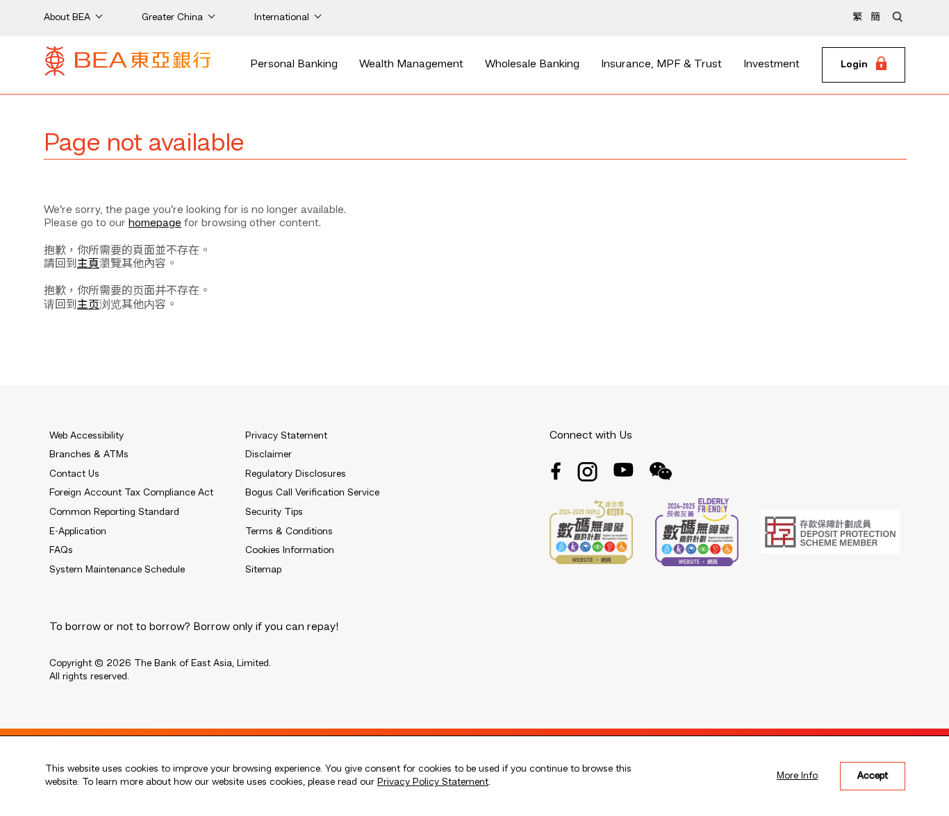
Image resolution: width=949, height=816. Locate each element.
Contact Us (74, 474)
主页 (88, 305)
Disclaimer (268, 454)
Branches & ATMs (89, 454)
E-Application (77, 531)
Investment (771, 64)
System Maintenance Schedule (117, 570)
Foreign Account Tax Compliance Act (131, 493)
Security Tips (274, 512)
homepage (155, 223)
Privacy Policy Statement (432, 782)
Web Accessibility (86, 436)
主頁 (88, 264)
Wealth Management (411, 64)
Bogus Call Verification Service (312, 493)
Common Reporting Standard (114, 512)
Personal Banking (294, 64)
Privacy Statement (286, 436)
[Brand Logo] (128, 65)
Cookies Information (289, 550)
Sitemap (263, 570)
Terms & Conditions (289, 531)
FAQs (61, 550)
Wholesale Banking (532, 64)
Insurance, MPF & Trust (661, 64)
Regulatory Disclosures (295, 474)
